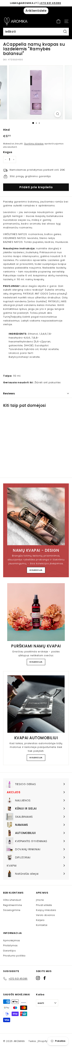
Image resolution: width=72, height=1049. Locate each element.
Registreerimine (12, 905)
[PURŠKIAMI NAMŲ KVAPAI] (36, 612)
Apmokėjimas (11, 940)
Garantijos (9, 950)
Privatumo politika (14, 955)
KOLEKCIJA (36, 570)
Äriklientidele (35, 11)
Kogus (7, 152)
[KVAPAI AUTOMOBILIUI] (36, 704)
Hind (6, 130)
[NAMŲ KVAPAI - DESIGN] (36, 516)
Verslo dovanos (45, 915)
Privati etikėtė (44, 905)
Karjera (40, 920)
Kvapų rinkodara (46, 910)
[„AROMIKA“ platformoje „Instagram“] (38, 978)
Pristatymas (10, 945)
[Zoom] (57, 113)
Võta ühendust (12, 899)
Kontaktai (41, 925)
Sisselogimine (11, 910)
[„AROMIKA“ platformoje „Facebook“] (45, 978)
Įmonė (40, 899)
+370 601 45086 (50, 3)
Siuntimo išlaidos (34, 143)
